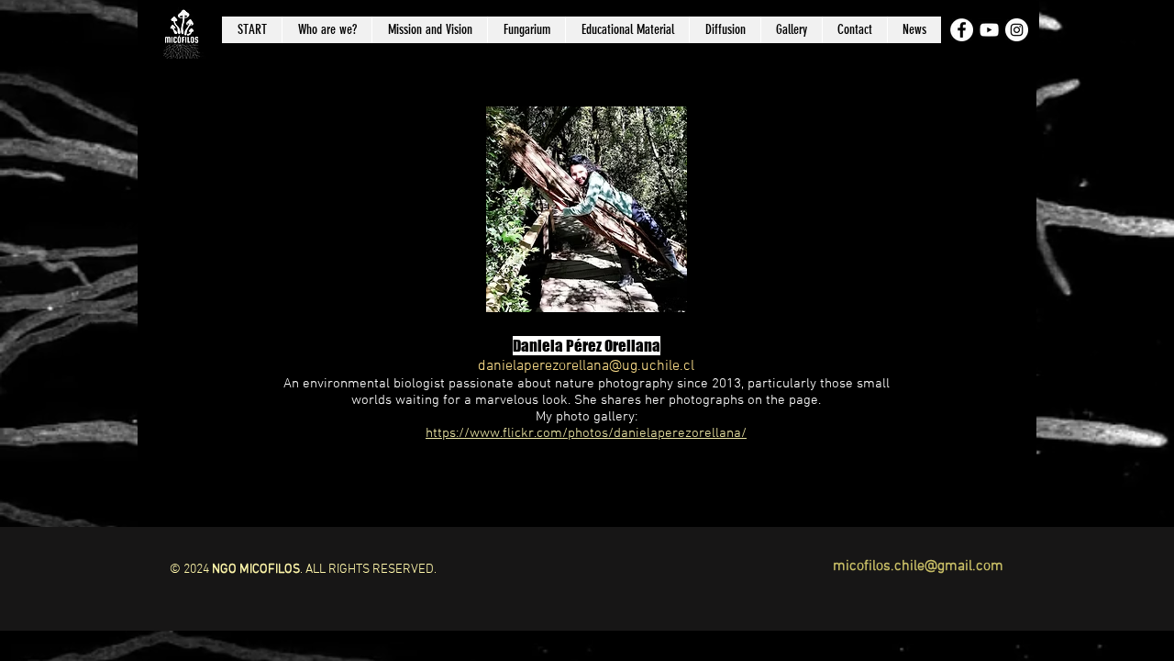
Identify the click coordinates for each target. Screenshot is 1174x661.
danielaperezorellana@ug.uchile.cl (586, 366)
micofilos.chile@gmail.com (918, 566)
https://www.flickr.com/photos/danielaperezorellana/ (586, 433)
